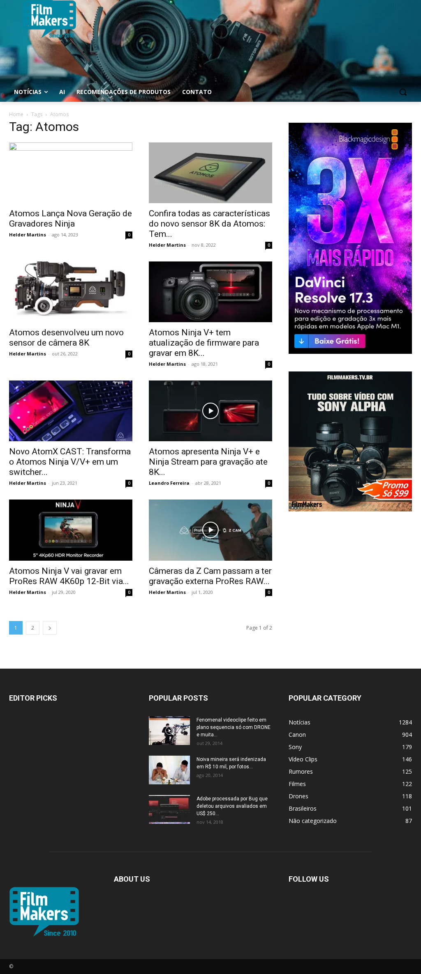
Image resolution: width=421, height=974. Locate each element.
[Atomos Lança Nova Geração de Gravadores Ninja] (70, 172)
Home (16, 114)
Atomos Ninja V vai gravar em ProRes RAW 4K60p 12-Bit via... (69, 576)
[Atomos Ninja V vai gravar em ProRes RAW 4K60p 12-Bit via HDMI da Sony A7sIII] (70, 530)
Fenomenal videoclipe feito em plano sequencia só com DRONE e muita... (234, 727)
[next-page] (50, 628)
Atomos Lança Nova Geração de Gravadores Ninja (70, 219)
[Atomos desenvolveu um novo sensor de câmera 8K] (70, 291)
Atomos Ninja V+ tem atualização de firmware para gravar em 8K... (204, 343)
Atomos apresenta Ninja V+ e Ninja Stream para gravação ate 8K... (208, 462)
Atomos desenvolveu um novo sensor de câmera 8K (66, 338)
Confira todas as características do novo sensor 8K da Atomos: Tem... (209, 224)
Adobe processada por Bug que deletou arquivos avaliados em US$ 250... (232, 806)
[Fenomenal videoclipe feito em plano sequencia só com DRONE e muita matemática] (169, 730)
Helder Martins (27, 234)
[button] (403, 92)
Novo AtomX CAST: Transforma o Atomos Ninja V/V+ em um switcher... (70, 462)
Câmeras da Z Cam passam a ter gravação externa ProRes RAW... (210, 576)
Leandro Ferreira (169, 483)
